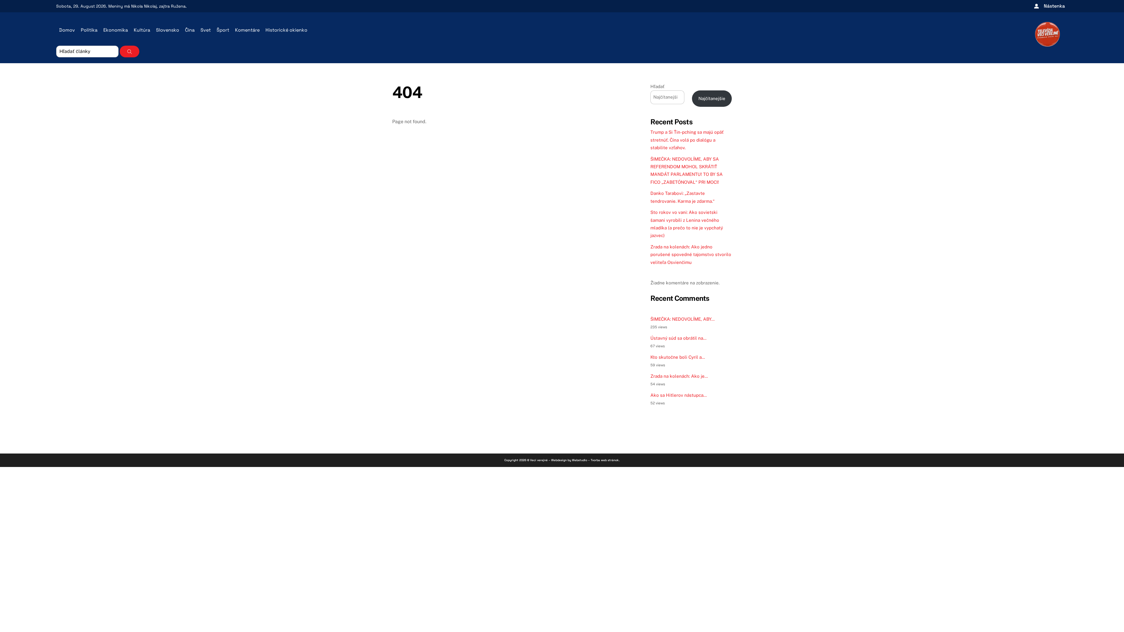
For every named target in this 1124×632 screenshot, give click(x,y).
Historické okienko (286, 30)
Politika (89, 30)
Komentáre (247, 30)
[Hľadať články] (129, 51)
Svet (206, 30)
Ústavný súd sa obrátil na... (678, 338)
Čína (190, 30)
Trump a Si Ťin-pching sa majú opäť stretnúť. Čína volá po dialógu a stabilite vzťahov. (687, 140)
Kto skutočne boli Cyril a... (677, 357)
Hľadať (657, 86)
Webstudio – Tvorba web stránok (595, 460)
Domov (67, 30)
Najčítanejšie (711, 98)
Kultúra (142, 30)
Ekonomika (115, 30)
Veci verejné (539, 460)
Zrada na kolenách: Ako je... (679, 376)
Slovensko (167, 30)
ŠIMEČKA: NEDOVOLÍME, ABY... (682, 319)
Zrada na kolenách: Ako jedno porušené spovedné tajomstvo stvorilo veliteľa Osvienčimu (690, 254)
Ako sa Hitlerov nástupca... (678, 395)
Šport (223, 30)
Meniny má (132, 6)
